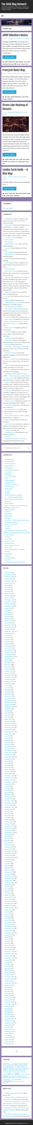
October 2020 (9, 704)
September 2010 (9, 958)
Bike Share (14, 1067)
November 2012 (9, 903)
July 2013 (7, 887)
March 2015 (8, 845)
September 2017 (9, 782)
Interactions (27, 1074)
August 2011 (8, 935)
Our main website (8, 208)
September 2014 (9, 857)
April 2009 (8, 993)
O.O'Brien (7, 332)
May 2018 (7, 765)
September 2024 (9, 606)
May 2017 (7, 790)
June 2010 (7, 964)
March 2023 (8, 644)
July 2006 (7, 1035)
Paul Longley (8, 340)
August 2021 (8, 683)
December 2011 (9, 926)
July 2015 (7, 836)
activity (6, 159)
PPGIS (16, 1077)
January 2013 (8, 899)
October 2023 (9, 629)
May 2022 (8, 665)
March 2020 (8, 719)
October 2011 (8, 931)
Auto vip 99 (8, 248)
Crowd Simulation (10, 269)
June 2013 (7, 889)
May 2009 (8, 991)
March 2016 (8, 820)
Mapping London (10, 327)
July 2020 (7, 711)
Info (17, 1073)
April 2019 (8, 742)
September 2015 (9, 832)
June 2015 (7, 838)
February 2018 (9, 771)
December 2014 (9, 851)
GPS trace (7, 161)
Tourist (10, 1079)
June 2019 (7, 738)
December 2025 (9, 575)
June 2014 (7, 864)
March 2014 (8, 870)
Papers (13, 1077)
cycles (28, 62)
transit (18, 64)
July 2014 (7, 861)
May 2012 (7, 916)
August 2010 (8, 960)
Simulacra (7, 382)
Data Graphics (15, 1070)
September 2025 (9, 581)
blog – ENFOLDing (10, 254)
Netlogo (19, 1076)
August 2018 (8, 759)
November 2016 (9, 803)
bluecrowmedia (22, 193)
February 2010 (9, 972)
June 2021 (7, 688)
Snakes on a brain (10, 401)
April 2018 (8, 767)
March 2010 (8, 970)
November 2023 (9, 627)
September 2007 (9, 1023)
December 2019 (9, 725)
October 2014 (8, 855)
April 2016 (8, 817)
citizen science (8, 1068)
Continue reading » (9, 57)
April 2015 (8, 843)
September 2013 (9, 882)
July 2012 (7, 912)
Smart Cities (8, 390)
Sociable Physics (9, 405)
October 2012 (8, 905)
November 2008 (9, 1004)
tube (13, 1079)
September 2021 (9, 681)
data (3, 64)
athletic (11, 159)
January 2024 (8, 623)
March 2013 (8, 895)
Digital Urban (8, 292)
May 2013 (7, 891)
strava (27, 161)
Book (19, 1067)
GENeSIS (7, 300)
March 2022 (8, 669)
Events (26, 97)
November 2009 (9, 979)
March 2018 (8, 769)
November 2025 (9, 577)
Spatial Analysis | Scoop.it (12, 409)
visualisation (16, 195)
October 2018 (9, 755)
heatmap (10, 64)
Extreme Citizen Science (18, 1072)
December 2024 (9, 600)
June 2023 (8, 637)
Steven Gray (8, 413)
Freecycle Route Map (13, 70)
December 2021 (9, 675)
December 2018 (9, 750)
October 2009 (9, 981)
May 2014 (7, 866)
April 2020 (8, 717)
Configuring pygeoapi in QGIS (13, 1093)
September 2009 (10, 983)
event (23, 97)
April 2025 (8, 591)
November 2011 (9, 928)
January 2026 (8, 572)
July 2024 (7, 610)
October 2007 (9, 1021)
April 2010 (8, 968)
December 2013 (9, 876)
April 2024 (8, 616)
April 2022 (8, 667)
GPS (3, 161)
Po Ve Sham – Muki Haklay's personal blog (17, 346)
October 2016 (9, 805)
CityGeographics (9, 263)
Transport (23, 64)
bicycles (10, 62)
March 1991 (8, 1044)
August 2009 (8, 985)
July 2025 (7, 585)
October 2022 (9, 654)
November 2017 (9, 778)
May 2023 (8, 639)
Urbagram (8, 430)
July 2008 (7, 1008)
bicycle (6, 62)
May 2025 (8, 589)
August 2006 (8, 1033)
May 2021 (7, 690)
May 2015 (7, 840)
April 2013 (8, 893)
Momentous (24, 1123)
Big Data (9, 1067)
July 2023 (7, 635)
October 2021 (8, 679)
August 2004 (8, 1039)
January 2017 (8, 799)
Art (20, 1065)
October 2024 (9, 604)
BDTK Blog (8, 252)
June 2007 (8, 1027)
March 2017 (8, 794)
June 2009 (8, 989)
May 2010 (7, 966)
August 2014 (8, 859)
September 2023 (9, 631)
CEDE (6, 258)
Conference (25, 1069)
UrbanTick (8, 436)
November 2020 (9, 702)
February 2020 (9, 721)
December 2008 (9, 1002)
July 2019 (7, 736)
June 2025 (8, 587)
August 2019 (8, 734)
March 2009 (8, 995)
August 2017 (8, 784)
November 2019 (9, 727)
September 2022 (9, 656)
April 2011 (7, 943)
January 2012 (8, 924)
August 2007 (8, 1025)
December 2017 (9, 776)
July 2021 (7, 686)
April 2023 (8, 642)
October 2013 (9, 880)
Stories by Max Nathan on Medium (15, 415)
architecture (15, 1065)
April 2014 (8, 868)
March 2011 (8, 945)
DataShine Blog (9, 277)
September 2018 (9, 757)
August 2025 (8, 583)
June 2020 (8, 713)
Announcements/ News (8, 1065)
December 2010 (9, 951)
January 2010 (8, 975)
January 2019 (8, 748)
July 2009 (7, 987)
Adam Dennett (9, 239)
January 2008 (8, 1016)
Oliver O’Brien (26, 38)
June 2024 (8, 612)
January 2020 (8, 723)
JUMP (14, 64)
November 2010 (9, 954)
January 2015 (8, 849)
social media (6, 1079)
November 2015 (9, 828)
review (20, 1077)
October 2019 (9, 729)
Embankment (17, 97)
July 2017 (7, 786)
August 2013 (8, 884)
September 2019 (9, 732)
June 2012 (7, 914)
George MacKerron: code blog (13, 302)
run (16, 161)
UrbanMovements (10, 432)
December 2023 (9, 625)
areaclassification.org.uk (11, 244)
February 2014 (9, 872)
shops (11, 195)
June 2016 (7, 813)
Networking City (9, 219)
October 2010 (9, 956)
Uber (27, 64)
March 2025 (8, 593)
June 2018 (7, 763)
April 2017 (8, 792)
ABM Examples (10, 1064)
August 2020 (8, 709)
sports (23, 161)
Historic (13, 1074)
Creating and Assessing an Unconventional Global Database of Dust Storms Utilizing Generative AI (16, 1104)
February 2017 (9, 797)
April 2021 (8, 692)
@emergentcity (9, 225)
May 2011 (7, 941)
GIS (9, 1073)
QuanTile (7, 369)
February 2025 (9, 595)
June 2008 (8, 1010)
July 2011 (7, 937)
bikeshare (21, 62)
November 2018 (9, 753)
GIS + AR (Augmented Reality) (13, 307)
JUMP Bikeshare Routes (15, 35)
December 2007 (9, 1018)
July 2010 (7, 962)
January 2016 (8, 824)
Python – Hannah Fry (11, 359)
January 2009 (8, 1000)
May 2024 (8, 614)
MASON (15, 1076)
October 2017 (8, 780)
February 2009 (9, 998)
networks (23, 1076)
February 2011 (9, 947)
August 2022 (8, 658)
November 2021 (9, 677)
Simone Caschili (9, 378)
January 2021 (8, 698)
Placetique (8, 344)
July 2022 (7, 660)
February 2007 (9, 1031)
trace (3, 163)
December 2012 (9, 901)
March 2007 (8, 1029)
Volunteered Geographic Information (15, 438)
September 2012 (9, 907)
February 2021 (9, 696)
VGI (20, 1079)
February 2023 (9, 646)
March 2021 (8, 694)
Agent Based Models (21, 1064)
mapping (10, 1076)
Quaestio (7, 365)
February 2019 (9, 746)
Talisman (7, 420)
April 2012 (8, 918)
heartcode (7, 317)
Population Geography (11, 353)
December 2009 (9, 977)
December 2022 (9, 650)
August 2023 (8, 633)
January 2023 (8, 648)
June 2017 (7, 788)
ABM (4, 1064)
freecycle (4, 99)
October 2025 (9, 579)
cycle (25, 62)
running (20, 161)
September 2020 (9, 706)
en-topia (7, 296)
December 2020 (9, 700)
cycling (12, 97)
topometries (8, 424)
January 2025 (8, 598)
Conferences (6, 1070)
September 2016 (9, 807)
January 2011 (8, 949)
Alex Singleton (9, 242)
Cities (25, 1067)
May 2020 (8, 715)
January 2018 (8, 773)
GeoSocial (5, 1074)
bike (14, 62)
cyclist (3, 195)
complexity (17, 1069)
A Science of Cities (10, 237)
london (5, 1076)
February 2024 (9, 621)
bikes (17, 62)
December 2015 (9, 826)
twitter (16, 1079)
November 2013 (9, 878)
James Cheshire (9, 319)
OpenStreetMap (7, 1077)
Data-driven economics (11, 271)
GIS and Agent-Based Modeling (14, 309)
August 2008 (8, 1006)
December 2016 (9, 801)
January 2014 (8, 874)
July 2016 (7, 811)
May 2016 (7, 815)
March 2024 (8, 618)
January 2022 (8, 673)
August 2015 (8, 834)
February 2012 (9, 922)
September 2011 (9, 933)
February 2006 (9, 1037)
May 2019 (7, 740)
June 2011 (7, 939)
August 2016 (8, 809)
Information (21, 1074)
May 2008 (8, 1012)
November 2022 (9, 652)
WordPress (15, 1123)
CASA (22, 1067)
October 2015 (8, 830)
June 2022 (8, 662)
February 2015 (9, 847)
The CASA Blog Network (14, 4)
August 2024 (8, 608)
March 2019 (8, 744)
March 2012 (8, 920)
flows (6, 64)
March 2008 (8, 1014)
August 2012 (8, 910)
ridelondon (10, 99)
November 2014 (9, 853)
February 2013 (9, 897)
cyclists (7, 195)
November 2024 (9, 602)
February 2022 (9, 671)
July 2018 (7, 761)
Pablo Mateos (8, 338)
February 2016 (9, 822)
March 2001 (8, 1042)
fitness (27, 159)
